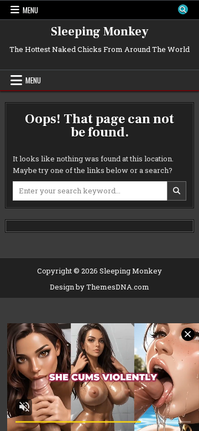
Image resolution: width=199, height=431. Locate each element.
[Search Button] (183, 9)
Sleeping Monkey (100, 31)
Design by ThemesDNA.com (99, 287)
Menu (30, 9)
